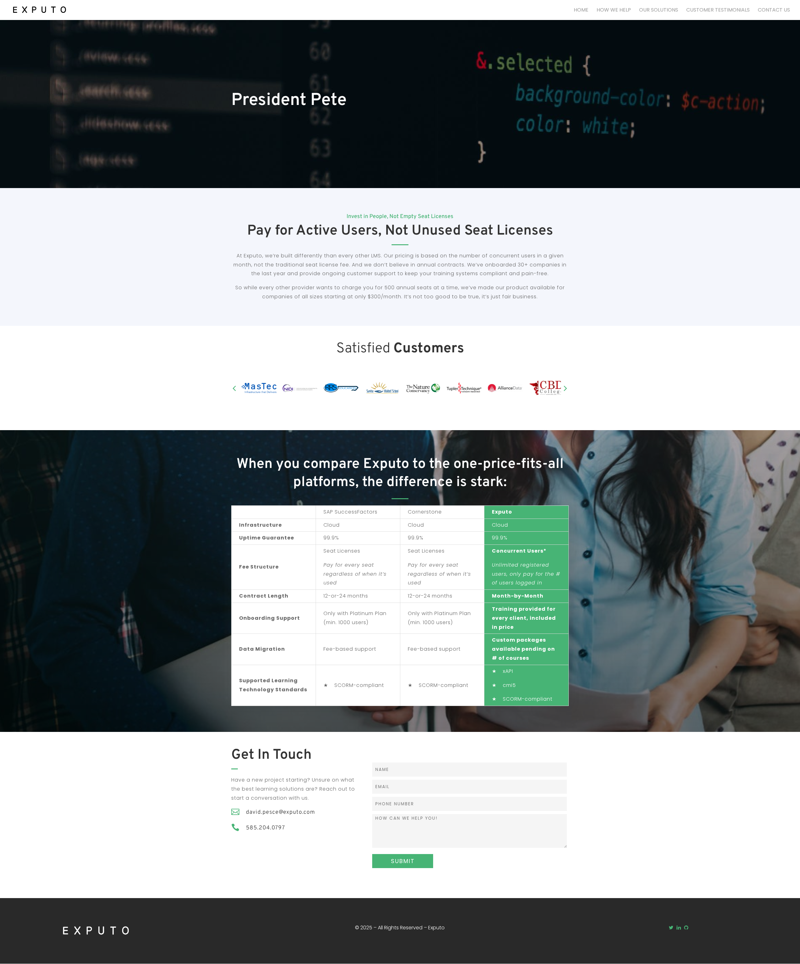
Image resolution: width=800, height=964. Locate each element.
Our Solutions (658, 10)
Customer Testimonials (718, 10)
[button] (234, 388)
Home (581, 10)
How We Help (614, 10)
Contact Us (774, 10)
